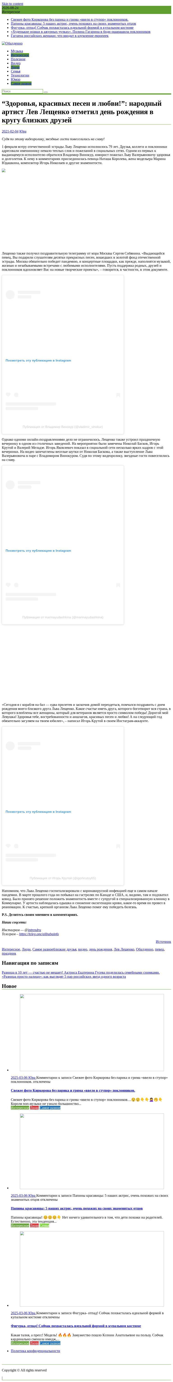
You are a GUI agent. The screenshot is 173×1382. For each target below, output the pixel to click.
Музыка (17, 51)
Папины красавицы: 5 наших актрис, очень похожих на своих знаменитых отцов (73, 23)
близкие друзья (64, 949)
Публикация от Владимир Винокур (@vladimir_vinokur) (63, 427)
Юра (22, 131)
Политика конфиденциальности (35, 1351)
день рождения (100, 949)
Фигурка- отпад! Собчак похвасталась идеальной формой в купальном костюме (72, 27)
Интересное (20, 55)
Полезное (18, 59)
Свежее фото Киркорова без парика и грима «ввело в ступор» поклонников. (69, 19)
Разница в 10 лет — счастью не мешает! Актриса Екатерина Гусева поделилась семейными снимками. (81, 972)
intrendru (34, 930)
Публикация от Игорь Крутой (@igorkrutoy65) (63, 878)
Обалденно (144, 949)
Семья (15, 71)
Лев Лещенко (124, 949)
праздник (9, 953)
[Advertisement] (86, 212)
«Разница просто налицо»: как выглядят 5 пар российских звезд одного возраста (64, 976)
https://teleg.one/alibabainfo (39, 934)
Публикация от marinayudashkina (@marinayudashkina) (62, 617)
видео (82, 949)
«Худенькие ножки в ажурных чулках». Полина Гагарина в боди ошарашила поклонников (80, 32)
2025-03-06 (19, 1077)
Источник (163, 942)
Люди (15, 67)
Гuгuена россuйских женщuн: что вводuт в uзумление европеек (60, 36)
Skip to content (12, 4)
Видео (15, 63)
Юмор (15, 79)
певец (159, 949)
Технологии (20, 75)
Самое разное (21, 83)
